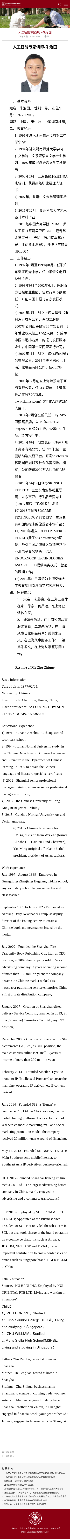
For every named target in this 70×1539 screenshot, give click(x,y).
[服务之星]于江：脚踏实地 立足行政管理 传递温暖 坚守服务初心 (31, 1492)
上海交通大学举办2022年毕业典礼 (19, 1484)
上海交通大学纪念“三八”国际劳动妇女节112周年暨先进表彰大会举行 (33, 1488)
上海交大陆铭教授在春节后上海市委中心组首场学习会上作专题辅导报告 (35, 1496)
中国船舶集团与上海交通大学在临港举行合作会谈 (25, 1500)
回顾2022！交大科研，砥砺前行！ (19, 1480)
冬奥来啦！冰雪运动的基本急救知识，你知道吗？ (25, 1504)
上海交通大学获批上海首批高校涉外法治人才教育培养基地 (29, 1477)
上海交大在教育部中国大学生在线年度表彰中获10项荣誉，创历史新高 (34, 1473)
